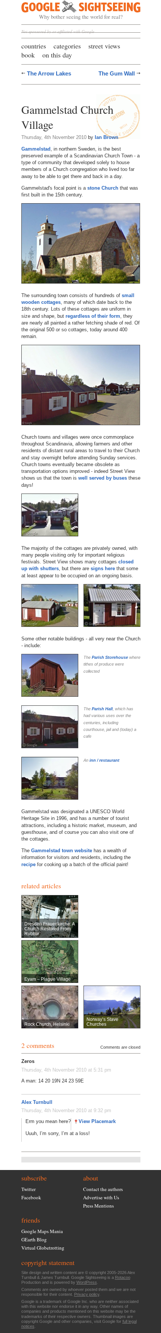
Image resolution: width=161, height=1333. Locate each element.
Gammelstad (36, 149)
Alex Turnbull (36, 1102)
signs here (103, 568)
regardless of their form (93, 316)
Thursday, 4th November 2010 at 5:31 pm (66, 1070)
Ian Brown (106, 137)
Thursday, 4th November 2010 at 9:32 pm (66, 1110)
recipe (28, 864)
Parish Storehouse (110, 657)
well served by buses (102, 478)
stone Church (102, 188)
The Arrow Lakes (49, 73)
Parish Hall (102, 709)
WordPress (86, 1282)
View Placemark (97, 1121)
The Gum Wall (116, 73)
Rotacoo (122, 1277)
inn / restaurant (104, 760)
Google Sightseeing (72, 10)
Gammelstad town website (61, 850)
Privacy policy (86, 1294)
